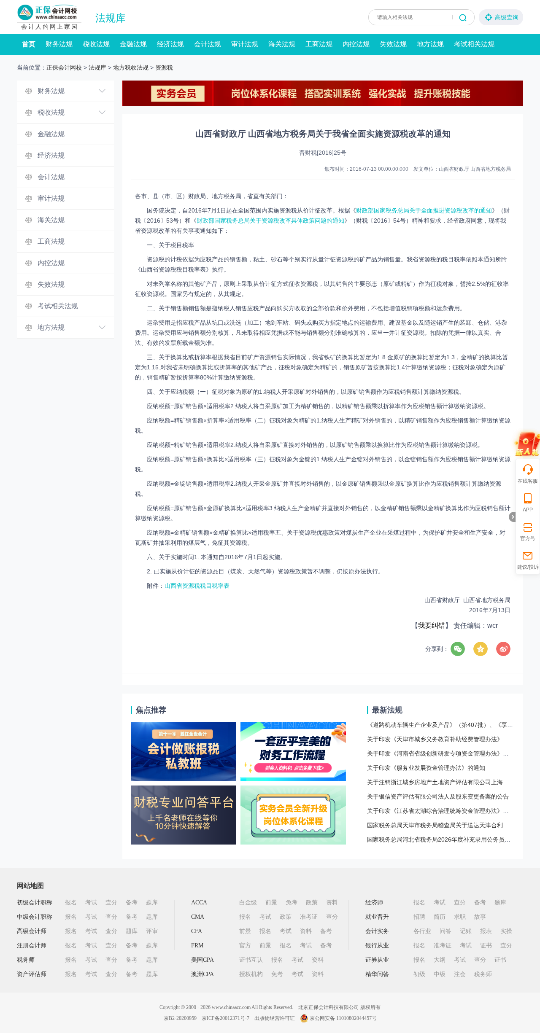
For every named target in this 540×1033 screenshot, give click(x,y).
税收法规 (96, 44)
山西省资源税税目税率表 (197, 585)
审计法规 (244, 44)
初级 (419, 974)
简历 (440, 917)
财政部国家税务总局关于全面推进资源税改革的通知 (424, 210)
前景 (271, 902)
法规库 (110, 18)
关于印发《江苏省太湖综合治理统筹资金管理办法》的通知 (444, 810)
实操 (506, 931)
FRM (197, 945)
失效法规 (393, 44)
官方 (245, 945)
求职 (460, 917)
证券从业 (377, 960)
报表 (486, 931)
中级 (440, 974)
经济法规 (170, 44)
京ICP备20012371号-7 (225, 1018)
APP (528, 510)
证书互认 (251, 960)
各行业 (422, 931)
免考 (291, 902)
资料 (332, 902)
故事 (480, 917)
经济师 (374, 902)
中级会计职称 (34, 917)
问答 (445, 931)
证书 (486, 945)
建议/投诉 (528, 567)
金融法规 (133, 44)
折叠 (512, 517)
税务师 (26, 960)
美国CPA (202, 960)
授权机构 (251, 974)
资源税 (164, 67)
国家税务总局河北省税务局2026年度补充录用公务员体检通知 (447, 839)
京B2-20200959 (180, 1018)
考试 (91, 902)
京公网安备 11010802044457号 (343, 1018)
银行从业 (377, 945)
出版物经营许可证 (274, 1018)
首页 (28, 44)
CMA (197, 917)
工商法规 (318, 44)
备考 (132, 902)
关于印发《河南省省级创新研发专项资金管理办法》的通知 (444, 753)
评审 (152, 931)
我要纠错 (431, 625)
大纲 (440, 960)
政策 (312, 902)
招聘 (419, 917)
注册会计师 (31, 945)
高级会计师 (31, 931)
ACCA (199, 902)
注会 (460, 974)
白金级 (248, 902)
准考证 (309, 917)
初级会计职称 (34, 902)
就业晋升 (377, 917)
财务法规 (59, 44)
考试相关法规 (474, 44)
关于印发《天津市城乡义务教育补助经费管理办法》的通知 (444, 739)
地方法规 (430, 44)
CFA (196, 931)
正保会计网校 (64, 67)
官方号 (527, 538)
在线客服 (528, 481)
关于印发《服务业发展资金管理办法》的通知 (426, 767)
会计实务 (377, 931)
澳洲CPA (202, 974)
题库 (152, 902)
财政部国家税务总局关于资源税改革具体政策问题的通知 (270, 220)
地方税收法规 (130, 67)
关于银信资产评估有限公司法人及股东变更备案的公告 (438, 796)
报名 (71, 902)
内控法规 (356, 44)
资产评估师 (31, 974)
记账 (466, 931)
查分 (111, 902)
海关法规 (281, 44)
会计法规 (207, 44)
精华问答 (377, 974)
